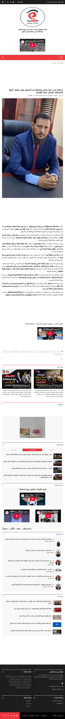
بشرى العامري (50, 552)
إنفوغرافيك (59, 703)
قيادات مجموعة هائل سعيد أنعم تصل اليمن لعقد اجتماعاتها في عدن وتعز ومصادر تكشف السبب (49, 386)
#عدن (58, 352)
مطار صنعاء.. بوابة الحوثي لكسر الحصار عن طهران (39, 550)
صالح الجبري (51, 565)
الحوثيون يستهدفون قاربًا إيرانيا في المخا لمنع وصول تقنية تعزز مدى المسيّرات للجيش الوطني (27, 461)
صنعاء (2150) (20, 687)
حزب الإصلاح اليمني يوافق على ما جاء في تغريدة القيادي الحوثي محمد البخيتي (30, 623)
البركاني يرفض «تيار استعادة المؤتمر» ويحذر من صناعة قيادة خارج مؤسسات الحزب (18, 386)
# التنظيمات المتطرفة (25, 352)
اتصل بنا (28, 706)
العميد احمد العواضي (48, 587)
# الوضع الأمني (43, 352)
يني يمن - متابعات (57, 383)
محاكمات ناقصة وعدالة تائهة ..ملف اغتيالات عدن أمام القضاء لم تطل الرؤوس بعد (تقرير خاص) (28, 602)
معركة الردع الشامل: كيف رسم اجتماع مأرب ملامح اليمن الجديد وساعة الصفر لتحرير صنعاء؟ (28, 539)
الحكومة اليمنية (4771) (15, 682)
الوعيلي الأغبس (50, 572)
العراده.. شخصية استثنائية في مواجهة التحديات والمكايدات (36, 569)
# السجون (35, 352)
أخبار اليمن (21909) (24, 677)
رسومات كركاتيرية (57, 701)
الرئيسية (59, 63)
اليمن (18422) (27, 679)
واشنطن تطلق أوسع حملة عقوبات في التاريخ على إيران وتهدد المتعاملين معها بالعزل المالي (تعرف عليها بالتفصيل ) (27, 476)
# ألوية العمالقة (14, 352)
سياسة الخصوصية (34, 715)
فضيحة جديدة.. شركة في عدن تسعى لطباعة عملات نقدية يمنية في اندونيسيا (31, 630)
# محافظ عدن (52, 352)
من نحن (28, 703)
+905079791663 (56, 689)
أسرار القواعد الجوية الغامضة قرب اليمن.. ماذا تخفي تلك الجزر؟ (35, 616)
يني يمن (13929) (26, 682)
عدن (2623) (27, 687)
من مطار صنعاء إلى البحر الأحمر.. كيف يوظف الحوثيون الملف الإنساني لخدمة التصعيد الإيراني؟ (31, 562)
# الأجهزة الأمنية (58, 354)
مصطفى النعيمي (49, 541)
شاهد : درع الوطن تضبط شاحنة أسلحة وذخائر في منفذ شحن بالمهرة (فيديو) (32, 468)
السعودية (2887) (26, 685)
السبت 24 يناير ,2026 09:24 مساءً (42, 96)
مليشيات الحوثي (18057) (16, 679)
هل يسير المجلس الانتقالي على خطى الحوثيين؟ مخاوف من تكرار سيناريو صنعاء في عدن (28, 576)
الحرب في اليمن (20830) (11, 677)
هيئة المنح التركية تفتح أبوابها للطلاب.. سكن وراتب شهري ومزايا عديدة (32, 609)
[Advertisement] (32, 75)
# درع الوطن (6, 352)
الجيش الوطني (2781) (15, 685)
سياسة (54, 63)
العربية (19, 2)
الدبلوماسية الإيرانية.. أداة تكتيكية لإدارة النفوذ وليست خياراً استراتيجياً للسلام (32, 585)
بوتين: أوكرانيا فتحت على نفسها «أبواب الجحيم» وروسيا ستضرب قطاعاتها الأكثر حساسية (29, 454)
